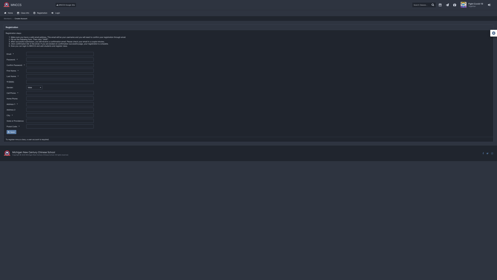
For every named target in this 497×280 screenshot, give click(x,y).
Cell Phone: (12, 93)
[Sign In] (489, 5)
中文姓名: (10, 82)
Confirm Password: (16, 65)
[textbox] (424, 5)
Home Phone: (12, 98)
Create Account (21, 19)
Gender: (10, 87)
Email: (10, 54)
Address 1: (12, 104)
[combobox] (34, 87)
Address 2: (11, 110)
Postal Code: (13, 126)
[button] (11, 132)
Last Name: (13, 76)
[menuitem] (8, 13)
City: (10, 115)
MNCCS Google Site (66, 5)
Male (30, 87)
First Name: (13, 71)
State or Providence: (15, 121)
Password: (12, 59)
